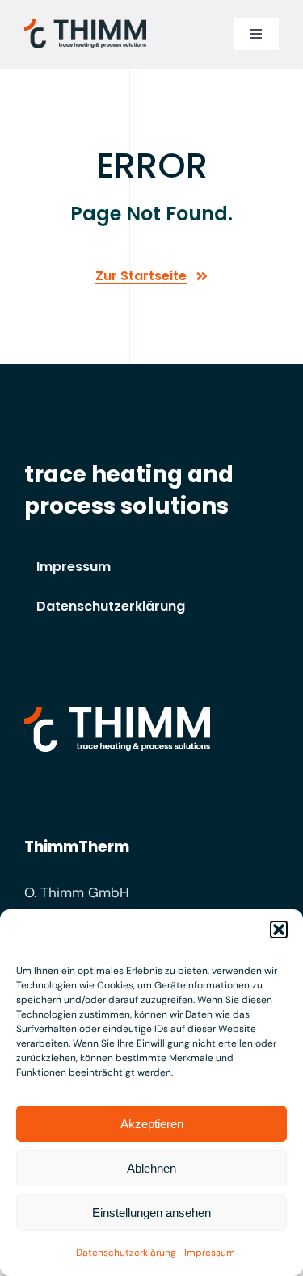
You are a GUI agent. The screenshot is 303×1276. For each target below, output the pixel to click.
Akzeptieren (151, 1124)
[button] (279, 929)
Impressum (209, 1252)
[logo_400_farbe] (85, 26)
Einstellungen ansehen (151, 1212)
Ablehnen (151, 1168)
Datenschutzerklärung (126, 1252)
